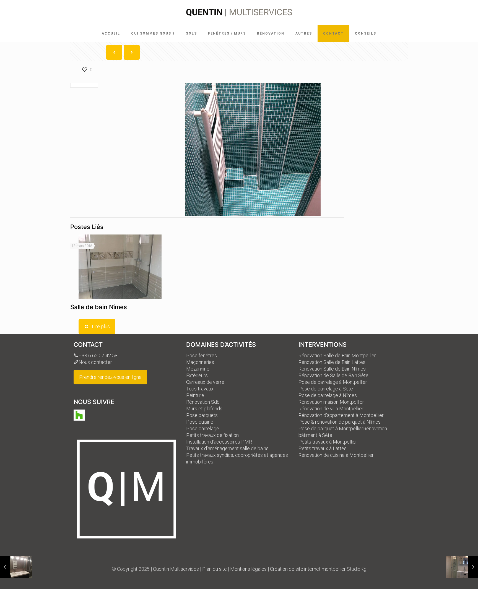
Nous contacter (95, 362)
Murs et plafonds (204, 408)
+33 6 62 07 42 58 (98, 355)
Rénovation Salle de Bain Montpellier (337, 355)
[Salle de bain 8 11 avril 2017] (462, 567)
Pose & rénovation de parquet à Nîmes (339, 422)
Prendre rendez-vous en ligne (110, 377)
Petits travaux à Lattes (322, 448)
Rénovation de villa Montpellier (330, 408)
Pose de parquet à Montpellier (330, 428)
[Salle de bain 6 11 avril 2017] (16, 567)
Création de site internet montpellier (308, 569)
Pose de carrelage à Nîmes (327, 395)
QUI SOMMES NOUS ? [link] (153, 33)
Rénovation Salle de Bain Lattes (331, 362)
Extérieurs (197, 375)
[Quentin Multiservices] (239, 12)
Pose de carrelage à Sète (325, 389)
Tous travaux (200, 389)
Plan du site (214, 569)
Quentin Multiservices (176, 569)
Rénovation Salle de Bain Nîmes (332, 369)
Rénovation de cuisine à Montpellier (336, 455)
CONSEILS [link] (365, 33)
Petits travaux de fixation (212, 435)
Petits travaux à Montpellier (327, 442)
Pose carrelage (202, 428)
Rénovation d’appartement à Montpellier (341, 415)
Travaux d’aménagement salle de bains (227, 448)
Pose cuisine (199, 422)
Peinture (195, 395)
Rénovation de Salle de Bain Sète (333, 375)
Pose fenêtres (201, 355)
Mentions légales (248, 569)
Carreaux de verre (205, 382)
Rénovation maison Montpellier (331, 402)
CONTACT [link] (333, 33)
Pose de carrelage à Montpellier (332, 382)
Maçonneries (200, 362)
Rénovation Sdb (203, 402)
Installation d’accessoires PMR (219, 442)
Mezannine (197, 369)
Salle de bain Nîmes (98, 307)
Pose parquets (202, 415)
